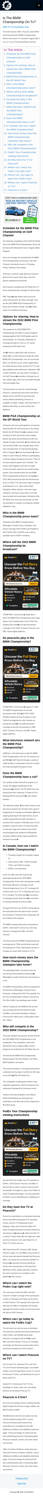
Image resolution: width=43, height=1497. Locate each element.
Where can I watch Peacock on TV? (22, 184)
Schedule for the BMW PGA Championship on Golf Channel (21, 58)
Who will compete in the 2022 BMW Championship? (22, 146)
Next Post (21, 1484)
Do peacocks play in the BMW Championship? (19, 101)
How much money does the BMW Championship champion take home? (22, 137)
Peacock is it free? (17, 190)
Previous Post (22, 1478)
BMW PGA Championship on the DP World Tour (22, 78)
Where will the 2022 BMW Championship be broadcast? (22, 93)
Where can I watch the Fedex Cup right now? (19, 169)
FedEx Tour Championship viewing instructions (22, 154)
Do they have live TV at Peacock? (20, 161)
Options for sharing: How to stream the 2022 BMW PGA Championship (21, 69)
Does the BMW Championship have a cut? (21, 120)
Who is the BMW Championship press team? (21, 86)
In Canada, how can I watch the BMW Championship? (21, 127)
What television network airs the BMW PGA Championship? (21, 111)
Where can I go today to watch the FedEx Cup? (20, 177)
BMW (5, 27)
